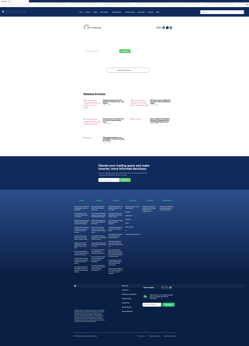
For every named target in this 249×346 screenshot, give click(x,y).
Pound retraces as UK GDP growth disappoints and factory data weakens (166, 208)
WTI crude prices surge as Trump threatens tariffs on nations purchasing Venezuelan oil (98, 268)
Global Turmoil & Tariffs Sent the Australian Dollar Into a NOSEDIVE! (81, 208)
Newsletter (141, 12)
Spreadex (127, 212)
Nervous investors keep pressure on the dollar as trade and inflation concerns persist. (98, 230)
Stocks (88, 12)
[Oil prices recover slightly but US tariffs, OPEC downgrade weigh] (140, 105)
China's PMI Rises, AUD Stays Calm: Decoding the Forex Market (81, 215)
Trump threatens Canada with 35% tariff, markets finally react (113, 120)
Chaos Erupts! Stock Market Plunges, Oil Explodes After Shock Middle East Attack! (160, 120)
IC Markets (128, 219)
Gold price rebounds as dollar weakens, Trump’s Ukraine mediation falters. (81, 237)
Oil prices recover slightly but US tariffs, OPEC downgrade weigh (160, 101)
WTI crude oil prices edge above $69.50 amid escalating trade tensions (98, 251)
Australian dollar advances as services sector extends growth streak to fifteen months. (81, 261)
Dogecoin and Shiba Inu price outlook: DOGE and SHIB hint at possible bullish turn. (115, 244)
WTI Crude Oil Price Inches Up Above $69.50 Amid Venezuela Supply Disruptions (98, 259)
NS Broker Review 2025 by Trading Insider (132, 207)
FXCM (127, 223)
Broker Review (116, 12)
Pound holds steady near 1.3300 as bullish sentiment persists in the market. (81, 253)
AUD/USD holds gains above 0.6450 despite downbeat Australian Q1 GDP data (81, 222)
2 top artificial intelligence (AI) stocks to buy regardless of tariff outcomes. (98, 237)
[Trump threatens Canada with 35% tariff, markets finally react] (93, 124)
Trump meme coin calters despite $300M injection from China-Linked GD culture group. (115, 262)
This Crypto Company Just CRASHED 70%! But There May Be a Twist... (113, 139)
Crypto (95, 12)
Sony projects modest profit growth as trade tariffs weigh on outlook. (98, 244)
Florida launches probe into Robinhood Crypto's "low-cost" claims (113, 101)
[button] (163, 27)
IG (126, 230)
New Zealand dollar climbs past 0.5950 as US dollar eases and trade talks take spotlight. (81, 269)
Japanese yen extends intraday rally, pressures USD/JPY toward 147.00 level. (80, 245)
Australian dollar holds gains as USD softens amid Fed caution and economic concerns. (81, 230)
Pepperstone (128, 215)
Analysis (150, 12)
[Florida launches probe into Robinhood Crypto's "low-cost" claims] (93, 105)
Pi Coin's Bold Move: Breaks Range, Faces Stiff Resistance (115, 222)
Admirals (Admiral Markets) (132, 234)
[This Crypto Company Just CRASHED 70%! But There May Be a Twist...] (93, 143)
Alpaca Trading (129, 227)
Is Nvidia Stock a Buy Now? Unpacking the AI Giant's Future (115, 229)
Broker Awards (130, 12)
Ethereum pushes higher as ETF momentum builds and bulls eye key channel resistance (115, 271)
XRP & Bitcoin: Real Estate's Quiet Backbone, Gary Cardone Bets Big (115, 236)
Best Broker (104, 12)
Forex (81, 12)
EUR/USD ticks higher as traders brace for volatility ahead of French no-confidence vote (149, 209)
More (157, 12)
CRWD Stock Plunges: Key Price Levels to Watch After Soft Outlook (98, 222)
